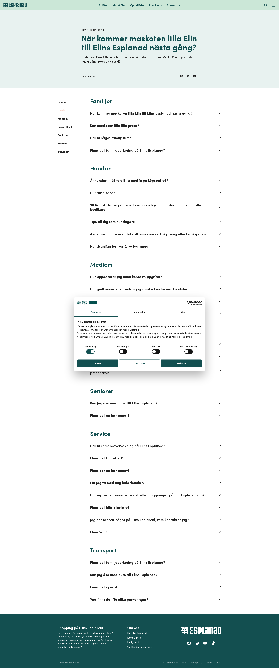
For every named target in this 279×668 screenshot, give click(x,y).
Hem (83, 29)
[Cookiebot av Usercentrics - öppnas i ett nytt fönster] (189, 303)
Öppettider (137, 5)
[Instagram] (197, 643)
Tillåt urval (139, 363)
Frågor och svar (96, 29)
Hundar (62, 110)
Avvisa (97, 363)
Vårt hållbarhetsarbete (139, 646)
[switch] (123, 351)
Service (62, 143)
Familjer (62, 101)
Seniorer (63, 135)
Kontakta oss (134, 637)
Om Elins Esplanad (137, 633)
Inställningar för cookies (174, 662)
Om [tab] (183, 312)
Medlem (63, 118)
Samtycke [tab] (96, 312)
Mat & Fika (119, 5)
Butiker (103, 5)
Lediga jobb (133, 642)
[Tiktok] (213, 643)
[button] (181, 76)
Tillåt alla (181, 363)
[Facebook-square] (189, 643)
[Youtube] (205, 643)
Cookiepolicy (196, 662)
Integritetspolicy (213, 662)
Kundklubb (155, 5)
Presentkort (174, 5)
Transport (63, 151)
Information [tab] (139, 312)
